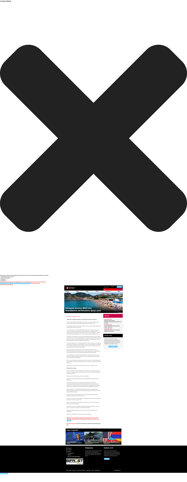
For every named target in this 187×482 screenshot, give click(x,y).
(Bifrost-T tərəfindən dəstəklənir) (74, 456)
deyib (73, 337)
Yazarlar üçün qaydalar (81, 470)
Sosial (77, 291)
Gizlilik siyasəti (9, 284)
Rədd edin (11, 283)
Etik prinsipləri (68, 470)
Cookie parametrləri (4, 473)
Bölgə (87, 291)
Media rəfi (74, 470)
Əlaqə (93, 470)
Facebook (69, 448)
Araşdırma (108, 291)
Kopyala (69, 420)
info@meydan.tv (71, 453)
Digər (119, 291)
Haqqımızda (88, 470)
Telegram (69, 454)
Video (97, 291)
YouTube (69, 451)
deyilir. (97, 333)
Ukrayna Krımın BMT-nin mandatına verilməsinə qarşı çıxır (112, 331)
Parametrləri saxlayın (26, 283)
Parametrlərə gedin (18, 283)
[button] (93, 138)
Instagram (70, 449)
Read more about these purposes (38, 281)
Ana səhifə (69, 423)
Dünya (73, 423)
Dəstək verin (119, 286)
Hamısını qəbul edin (4, 283)
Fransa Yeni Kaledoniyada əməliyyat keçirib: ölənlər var (112, 326)
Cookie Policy (3, 284)
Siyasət (67, 291)
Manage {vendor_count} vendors (22, 281)
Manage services (11, 281)
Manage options (3, 281)
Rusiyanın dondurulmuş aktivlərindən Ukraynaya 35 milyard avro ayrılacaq (113, 321)
